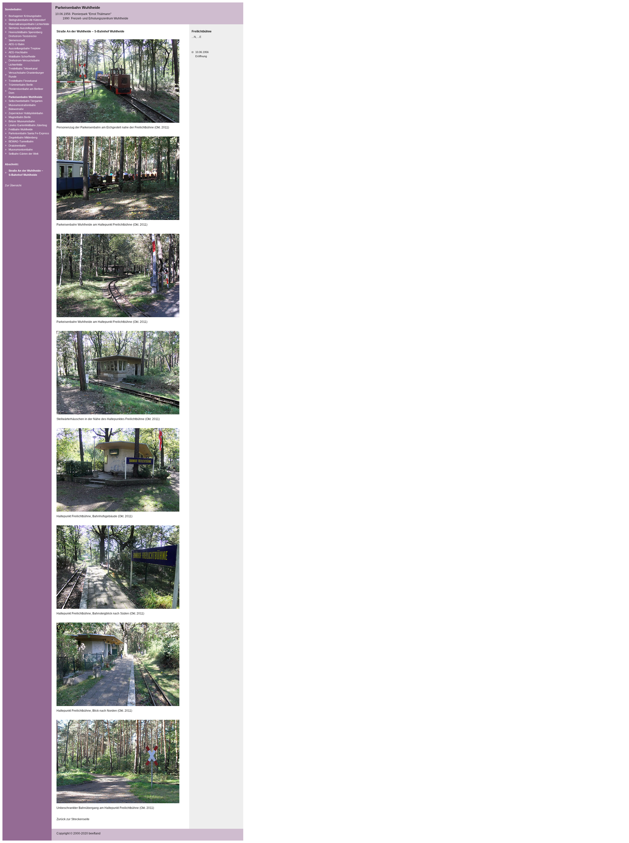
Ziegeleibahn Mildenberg (23, 137)
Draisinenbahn (17, 145)
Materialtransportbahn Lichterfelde (29, 24)
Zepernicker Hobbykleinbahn (26, 113)
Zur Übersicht (13, 185)
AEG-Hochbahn (18, 52)
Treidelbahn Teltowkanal (23, 68)
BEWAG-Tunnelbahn (21, 141)
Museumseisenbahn (21, 149)
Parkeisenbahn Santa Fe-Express (29, 133)
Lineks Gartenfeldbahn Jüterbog (28, 125)
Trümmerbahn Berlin (21, 84)
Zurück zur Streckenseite (73, 819)
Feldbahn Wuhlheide (21, 129)
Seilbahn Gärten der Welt (23, 153)
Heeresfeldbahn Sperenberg (25, 32)
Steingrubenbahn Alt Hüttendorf (27, 19)
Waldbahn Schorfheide (22, 56)
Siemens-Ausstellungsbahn (25, 28)
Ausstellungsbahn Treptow (24, 48)
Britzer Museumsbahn (22, 121)
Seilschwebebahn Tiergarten (26, 100)
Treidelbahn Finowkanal (23, 80)
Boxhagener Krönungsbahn (25, 15)
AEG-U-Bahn (16, 44)
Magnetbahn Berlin (20, 117)
